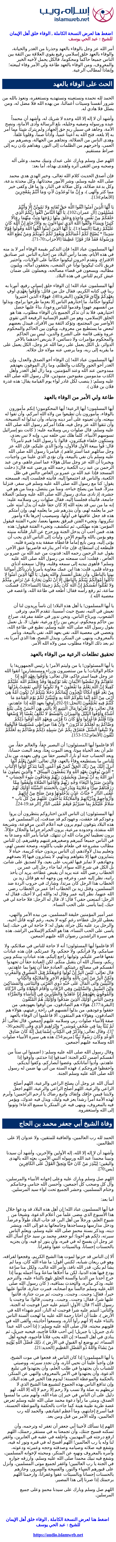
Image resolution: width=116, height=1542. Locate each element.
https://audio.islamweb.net (58, 1534)
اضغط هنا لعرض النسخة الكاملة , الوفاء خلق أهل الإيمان (62, 33)
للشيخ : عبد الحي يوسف (91, 38)
